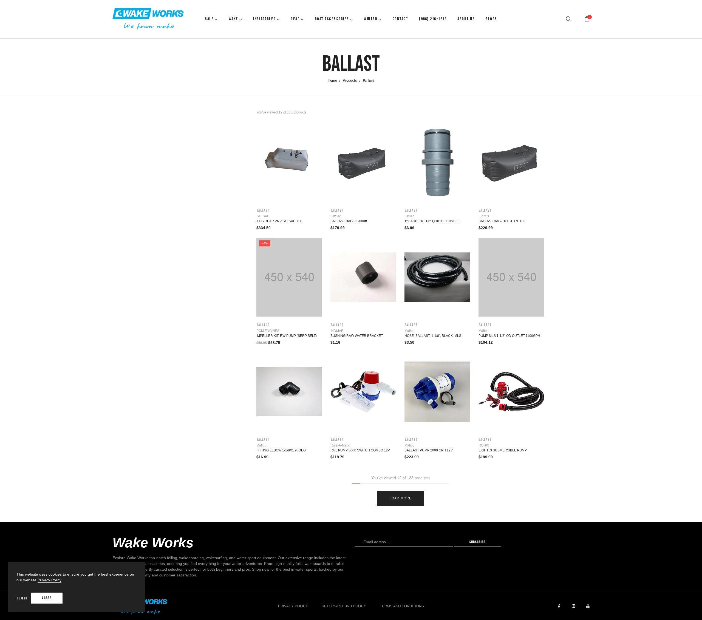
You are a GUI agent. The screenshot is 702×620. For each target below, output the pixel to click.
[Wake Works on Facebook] (559, 606)
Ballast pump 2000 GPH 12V (428, 450)
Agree (47, 598)
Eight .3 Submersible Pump (503, 450)
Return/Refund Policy (344, 606)
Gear (295, 19)
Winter (370, 19)
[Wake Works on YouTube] (588, 606)
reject (22, 598)
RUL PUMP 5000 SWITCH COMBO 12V (360, 450)
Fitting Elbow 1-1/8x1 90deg (281, 450)
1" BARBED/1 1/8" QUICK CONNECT (432, 221)
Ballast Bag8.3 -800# (348, 221)
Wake (233, 19)
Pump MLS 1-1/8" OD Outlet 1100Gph (509, 336)
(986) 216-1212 (432, 19)
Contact (400, 19)
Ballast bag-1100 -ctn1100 (502, 221)
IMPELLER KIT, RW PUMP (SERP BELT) (286, 336)
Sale (209, 19)
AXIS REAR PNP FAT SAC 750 (279, 221)
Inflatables (264, 19)
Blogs (491, 19)
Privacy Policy (293, 606)
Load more (400, 498)
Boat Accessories (332, 19)
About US (466, 19)
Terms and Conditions (402, 606)
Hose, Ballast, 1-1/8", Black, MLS (432, 336)
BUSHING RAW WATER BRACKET (356, 336)
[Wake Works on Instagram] (573, 606)
